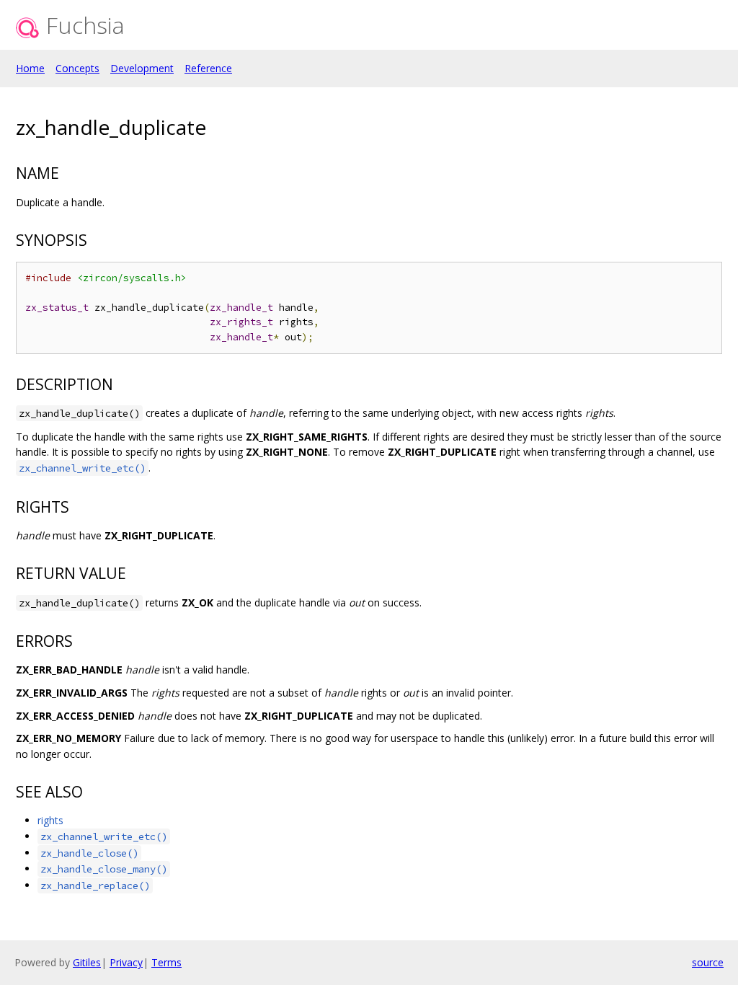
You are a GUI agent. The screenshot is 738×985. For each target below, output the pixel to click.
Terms (166, 962)
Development (142, 68)
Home (30, 68)
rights (50, 820)
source (708, 962)
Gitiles (87, 962)
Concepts (77, 68)
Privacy (126, 962)
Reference (208, 68)
